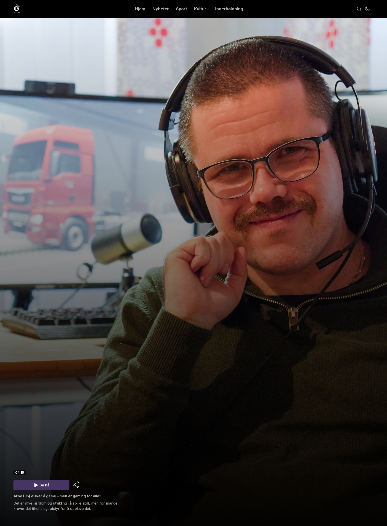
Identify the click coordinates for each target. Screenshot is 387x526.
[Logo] (16, 8)
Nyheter (161, 8)
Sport (181, 8)
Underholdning (228, 8)
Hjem (140, 8)
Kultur (200, 8)
